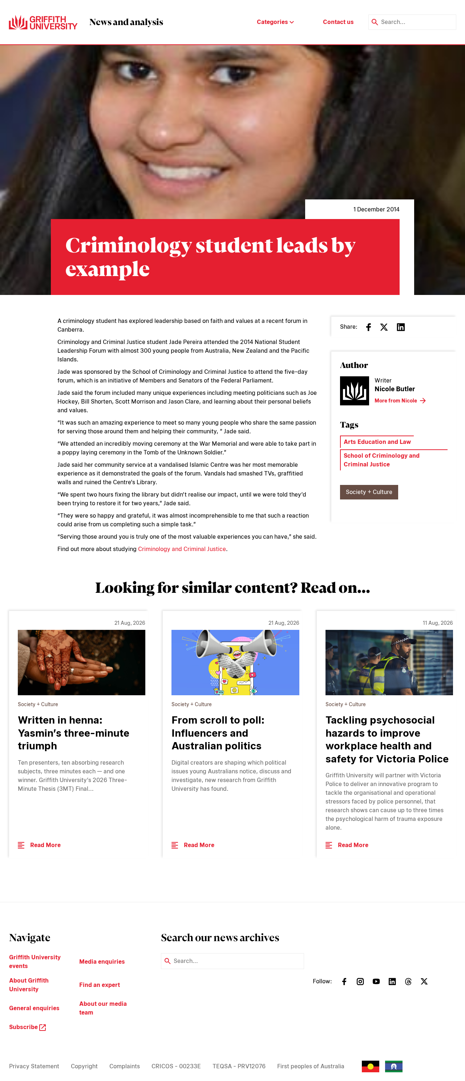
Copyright (84, 1066)
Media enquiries (102, 961)
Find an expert (99, 984)
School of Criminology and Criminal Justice (382, 460)
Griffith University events (35, 961)
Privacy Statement (34, 1066)
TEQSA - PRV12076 (239, 1066)
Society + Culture (369, 492)
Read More (45, 845)
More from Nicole (396, 401)
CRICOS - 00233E (176, 1066)
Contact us (338, 22)
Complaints (124, 1066)
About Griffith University (29, 985)
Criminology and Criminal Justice (182, 549)
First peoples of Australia (310, 1066)
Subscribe (24, 1027)
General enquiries (34, 1008)
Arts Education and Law (377, 441)
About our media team (103, 1008)
